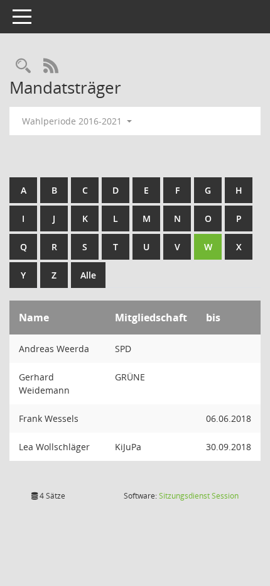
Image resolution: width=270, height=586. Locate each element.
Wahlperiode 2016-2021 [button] (73, 121)
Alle (88, 275)
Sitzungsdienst (199, 495)
